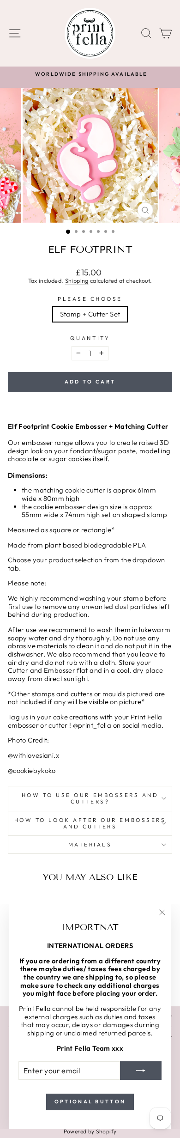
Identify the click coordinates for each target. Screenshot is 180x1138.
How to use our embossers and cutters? (90, 798)
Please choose (90, 299)
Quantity (90, 338)
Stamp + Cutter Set (90, 314)
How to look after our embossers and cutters (90, 823)
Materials (90, 844)
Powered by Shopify (90, 1131)
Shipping (77, 280)
